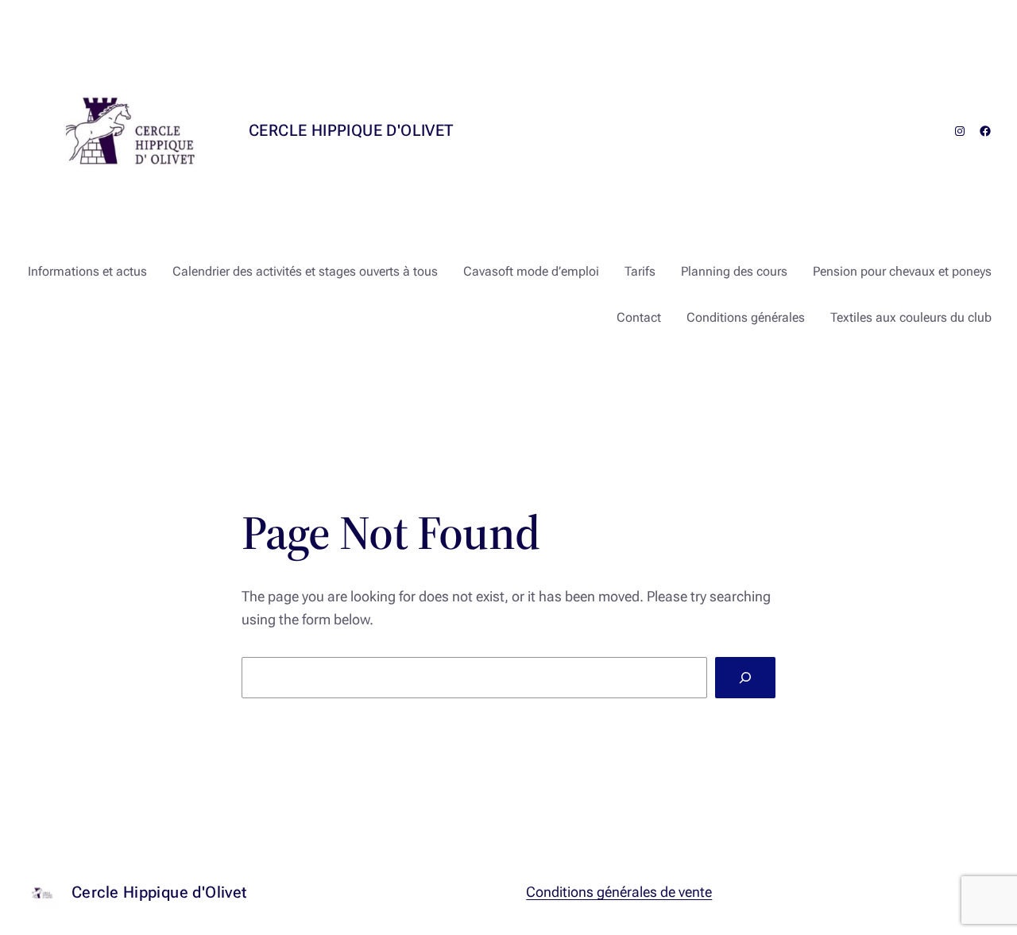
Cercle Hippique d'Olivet (351, 130)
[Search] (745, 677)
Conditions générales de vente (619, 891)
